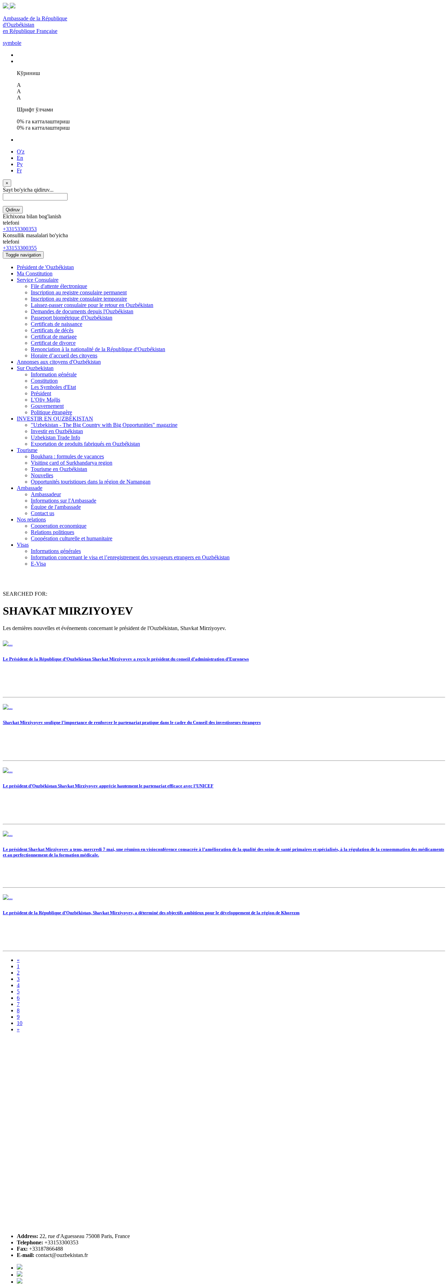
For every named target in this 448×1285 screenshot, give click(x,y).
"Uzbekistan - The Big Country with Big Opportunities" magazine (104, 425)
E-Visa (38, 564)
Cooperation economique (58, 526)
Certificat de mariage (54, 337)
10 (19, 1023)
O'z (20, 152)
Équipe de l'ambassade (56, 507)
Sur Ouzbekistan (35, 368)
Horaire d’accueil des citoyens (64, 355)
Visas (23, 545)
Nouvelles (42, 475)
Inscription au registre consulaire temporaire (79, 299)
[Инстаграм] (19, 1282)
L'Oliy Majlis (45, 400)
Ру (20, 164)
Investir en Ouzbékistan (57, 431)
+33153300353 (20, 229)
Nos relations (31, 519)
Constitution (44, 381)
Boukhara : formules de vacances (67, 456)
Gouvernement (47, 406)
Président (41, 393)
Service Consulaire (37, 280)
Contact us (42, 513)
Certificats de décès (52, 330)
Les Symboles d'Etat (53, 387)
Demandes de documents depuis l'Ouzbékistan (82, 311)
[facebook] (19, 1268)
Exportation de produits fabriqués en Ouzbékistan (85, 444)
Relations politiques (52, 532)
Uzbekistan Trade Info (55, 437)
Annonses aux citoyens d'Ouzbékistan (59, 362)
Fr (19, 170)
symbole (12, 43)
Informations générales (56, 551)
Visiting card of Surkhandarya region (71, 463)
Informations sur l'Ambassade (63, 501)
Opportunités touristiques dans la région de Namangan (90, 482)
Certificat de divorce (53, 343)
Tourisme (27, 450)
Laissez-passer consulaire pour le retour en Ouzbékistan (92, 305)
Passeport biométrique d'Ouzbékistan (71, 318)
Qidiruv (13, 209)
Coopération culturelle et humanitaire (71, 538)
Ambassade (29, 488)
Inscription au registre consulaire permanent (79, 292)
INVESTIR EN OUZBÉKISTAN (55, 419)
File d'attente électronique (59, 286)
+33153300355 (20, 248)
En (20, 158)
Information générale (54, 374)
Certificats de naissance (56, 324)
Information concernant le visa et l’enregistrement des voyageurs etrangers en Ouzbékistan (130, 557)
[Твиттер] (19, 1275)
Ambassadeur (46, 494)
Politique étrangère (51, 412)
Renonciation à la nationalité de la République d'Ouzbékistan (98, 349)
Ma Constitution (34, 273)
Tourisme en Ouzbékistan (59, 469)
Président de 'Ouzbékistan (45, 267)
